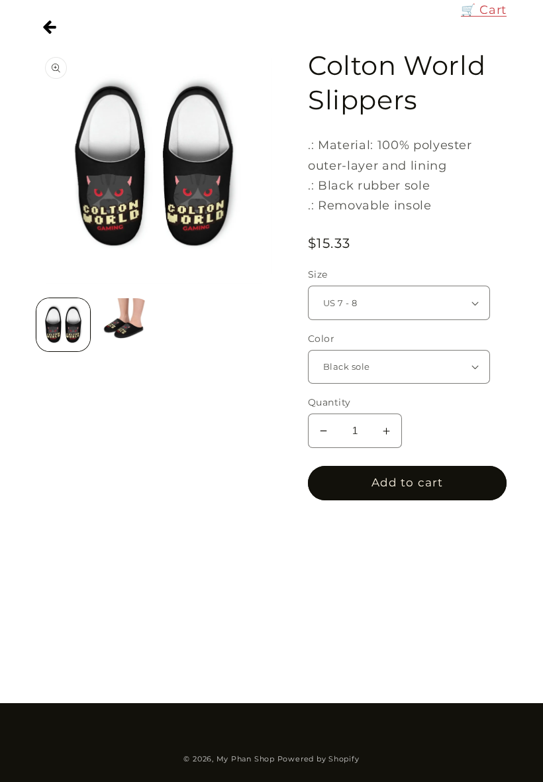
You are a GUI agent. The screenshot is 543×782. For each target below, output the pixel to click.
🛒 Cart (484, 10)
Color (321, 339)
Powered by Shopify (318, 758)
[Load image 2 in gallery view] (124, 325)
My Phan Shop (246, 758)
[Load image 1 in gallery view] (63, 325)
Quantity (329, 402)
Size (318, 274)
